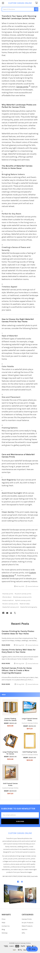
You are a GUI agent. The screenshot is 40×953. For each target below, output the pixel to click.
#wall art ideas (25, 604)
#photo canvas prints (23, 600)
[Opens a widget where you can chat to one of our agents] (32, 949)
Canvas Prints (27, 919)
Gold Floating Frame (30, 752)
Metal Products (27, 926)
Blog (3, 929)
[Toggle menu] (3, 3)
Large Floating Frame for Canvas (10, 753)
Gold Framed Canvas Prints (10, 784)
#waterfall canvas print (10, 607)
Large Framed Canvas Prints (29, 719)
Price (3, 919)
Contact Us (6, 926)
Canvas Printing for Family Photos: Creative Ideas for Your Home (18, 632)
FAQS (3, 923)
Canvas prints (22, 87)
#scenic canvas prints (10, 604)
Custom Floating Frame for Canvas (10, 719)
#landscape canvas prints (22, 597)
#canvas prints (7, 594)
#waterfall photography (28, 607)
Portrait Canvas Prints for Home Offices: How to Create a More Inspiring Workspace (17, 670)
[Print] (11, 613)
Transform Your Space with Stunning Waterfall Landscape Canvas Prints (19, 17)
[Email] (7, 613)
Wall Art (24, 929)
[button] (20, 894)
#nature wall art (8, 600)
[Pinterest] (22, 881)
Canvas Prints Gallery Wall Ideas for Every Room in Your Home (19, 650)
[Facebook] (3, 613)
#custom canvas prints (23, 594)
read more (6, 645)
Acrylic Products (27, 923)
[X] (15, 613)
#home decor (7, 597)
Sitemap (4, 933)
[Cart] (37, 3)
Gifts (23, 933)
